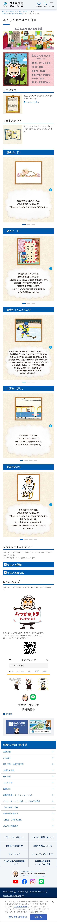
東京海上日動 (8, 892)
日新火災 (21, 892)
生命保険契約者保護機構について (14, 862)
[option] (28, 189)
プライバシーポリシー (14, 837)
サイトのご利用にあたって (43, 837)
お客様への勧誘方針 (14, 846)
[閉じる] (53, 902)
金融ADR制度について (42, 846)
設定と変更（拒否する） (18, 917)
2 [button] (28, 224)
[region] (28, 910)
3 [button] (33, 224)
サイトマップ (14, 854)
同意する (38, 917)
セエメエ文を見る (32, 102)
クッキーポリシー (20, 907)
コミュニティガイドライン (43, 854)
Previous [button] (6, 187)
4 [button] (35, 460)
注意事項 (9, 714)
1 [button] (24, 224)
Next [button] (51, 187)
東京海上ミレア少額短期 (12, 896)
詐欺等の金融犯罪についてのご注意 (42, 862)
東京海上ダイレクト (37, 892)
